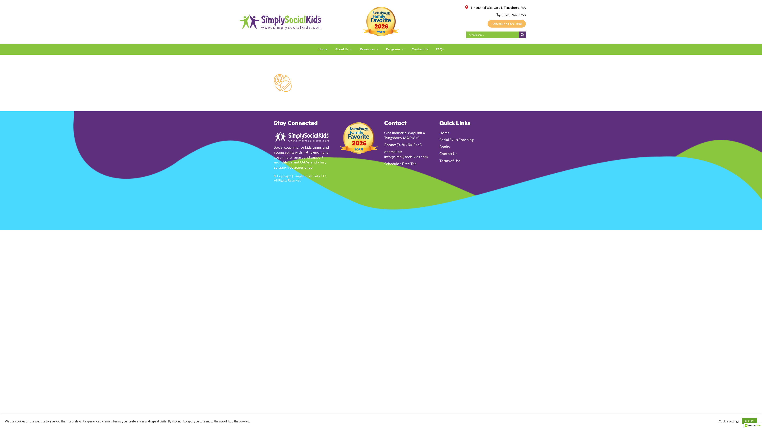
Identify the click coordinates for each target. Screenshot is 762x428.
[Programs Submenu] (404, 49)
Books (444, 146)
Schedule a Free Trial (400, 163)
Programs (393, 49)
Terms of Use (450, 161)
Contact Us (420, 49)
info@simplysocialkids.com (406, 157)
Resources (367, 49)
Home (322, 49)
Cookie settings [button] (729, 421)
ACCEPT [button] (750, 421)
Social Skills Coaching (456, 140)
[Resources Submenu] (378, 49)
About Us (341, 49)
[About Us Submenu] (352, 49)
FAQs (440, 49)
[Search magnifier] (522, 35)
